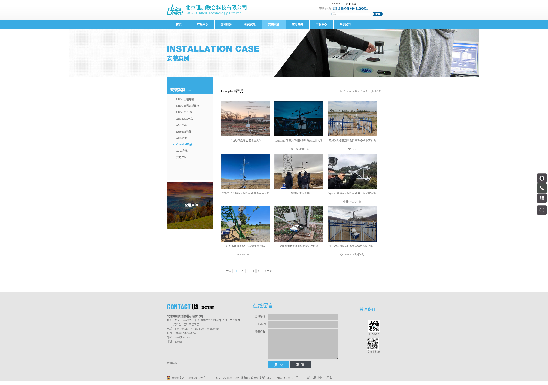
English (336, 3)
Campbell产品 (373, 91)
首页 (179, 24)
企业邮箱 (351, 4)
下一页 (268, 270)
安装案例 (357, 91)
